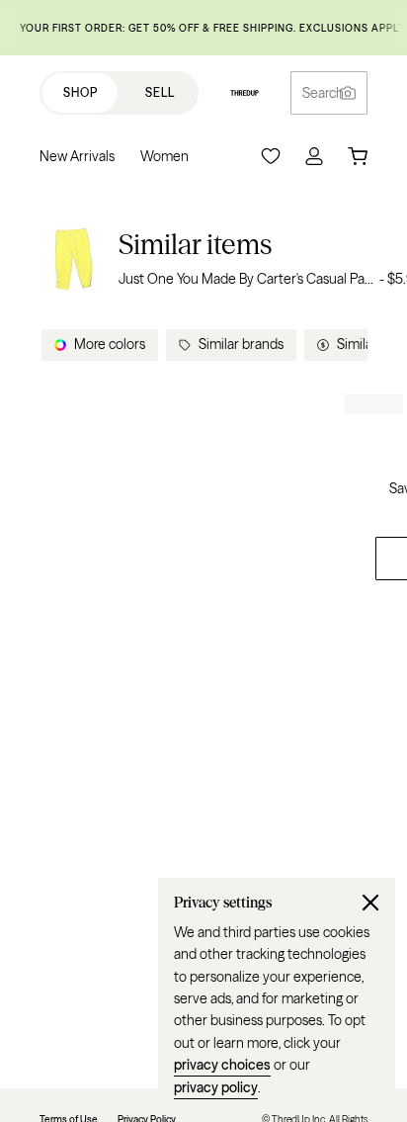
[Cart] (357, 156)
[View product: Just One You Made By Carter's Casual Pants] (73, 258)
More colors (109, 344)
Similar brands (241, 344)
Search (323, 93)
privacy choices (222, 1065)
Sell (160, 92)
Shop (80, 92)
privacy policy (216, 1087)
